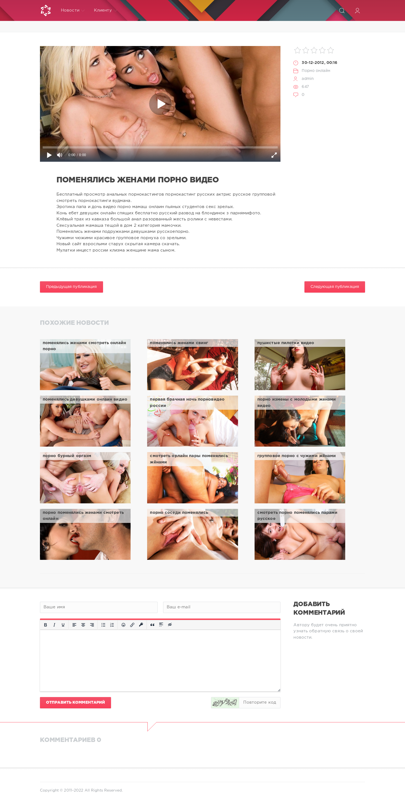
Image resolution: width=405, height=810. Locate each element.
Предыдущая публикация (71, 286)
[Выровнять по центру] (83, 624)
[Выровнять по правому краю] (92, 624)
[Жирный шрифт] (45, 624)
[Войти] (357, 10)
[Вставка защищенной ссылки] (141, 624)
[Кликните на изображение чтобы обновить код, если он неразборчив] (225, 702)
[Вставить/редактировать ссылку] (132, 624)
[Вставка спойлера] (161, 624)
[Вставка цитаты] (152, 624)
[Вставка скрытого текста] (170, 624)
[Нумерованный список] (112, 624)
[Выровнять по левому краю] (74, 624)
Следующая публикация (334, 286)
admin (308, 78)
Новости (70, 10)
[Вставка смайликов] (123, 624)
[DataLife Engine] (45, 10)
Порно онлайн (316, 70)
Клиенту (103, 10)
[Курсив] (54, 624)
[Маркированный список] (103, 624)
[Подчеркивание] (63, 624)
